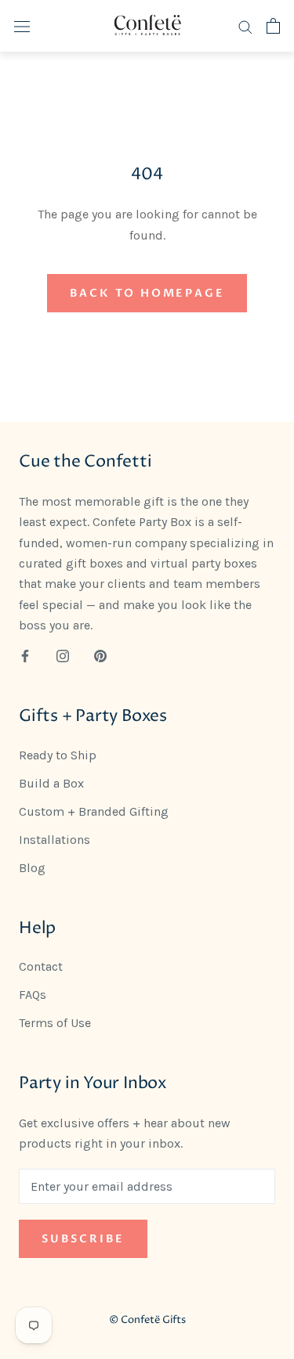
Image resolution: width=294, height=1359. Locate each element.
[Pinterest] (100, 655)
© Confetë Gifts (147, 1320)
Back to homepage (147, 293)
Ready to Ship (57, 755)
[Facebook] (25, 655)
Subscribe (83, 1238)
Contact (41, 966)
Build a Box (51, 783)
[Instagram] (62, 655)
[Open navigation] (22, 26)
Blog (32, 867)
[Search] (245, 26)
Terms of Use (55, 1022)
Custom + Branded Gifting (94, 811)
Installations (54, 839)
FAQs (32, 994)
